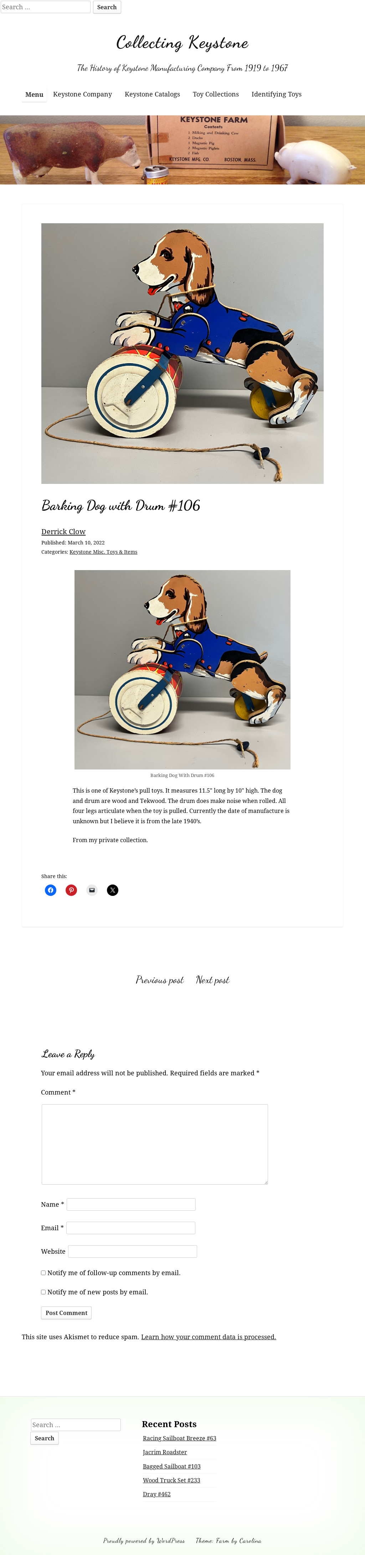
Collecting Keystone (182, 42)
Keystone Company (82, 94)
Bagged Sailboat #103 (172, 1466)
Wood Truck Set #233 (171, 1480)
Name (52, 1204)
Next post (212, 980)
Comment (58, 1092)
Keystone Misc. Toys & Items (103, 551)
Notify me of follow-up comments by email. (114, 1272)
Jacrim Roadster (165, 1452)
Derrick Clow (63, 531)
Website (53, 1251)
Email (52, 1227)
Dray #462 (157, 1494)
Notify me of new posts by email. (97, 1292)
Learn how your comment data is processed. (208, 1336)
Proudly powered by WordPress (144, 1540)
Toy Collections (216, 94)
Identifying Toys (277, 94)
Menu (34, 94)
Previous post (160, 980)
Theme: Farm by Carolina (229, 1540)
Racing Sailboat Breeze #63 (179, 1438)
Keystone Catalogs (152, 94)
